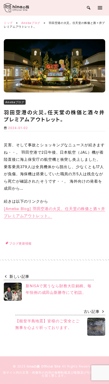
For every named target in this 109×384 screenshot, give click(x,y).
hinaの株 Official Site (44, 366)
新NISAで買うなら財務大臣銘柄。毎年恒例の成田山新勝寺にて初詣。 (59, 289)
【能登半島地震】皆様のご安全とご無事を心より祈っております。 (47, 324)
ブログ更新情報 (20, 243)
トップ (8, 23)
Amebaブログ (30, 23)
